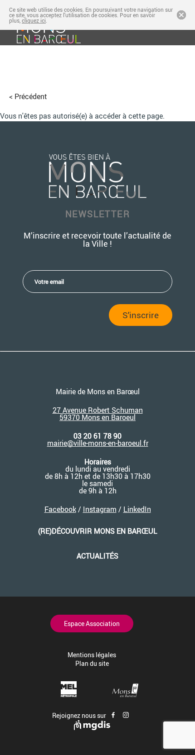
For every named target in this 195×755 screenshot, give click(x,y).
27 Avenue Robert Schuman (98, 410)
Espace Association (92, 623)
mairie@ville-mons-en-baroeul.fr (97, 443)
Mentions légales (92, 654)
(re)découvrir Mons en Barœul (97, 531)
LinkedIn (137, 509)
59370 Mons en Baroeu (96, 417)
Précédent (31, 96)
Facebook (60, 509)
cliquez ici (34, 20)
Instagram (100, 509)
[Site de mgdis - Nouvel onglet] (92, 727)
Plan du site (92, 663)
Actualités (97, 556)
